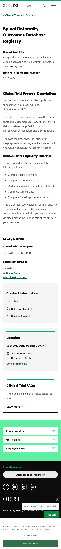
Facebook (6, 487)
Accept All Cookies (30, 543)
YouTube (15, 487)
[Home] (12, 500)
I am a (29, 5)
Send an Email (19, 316)
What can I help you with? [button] (40, 506)
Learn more (13, 406)
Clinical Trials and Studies (20, 15)
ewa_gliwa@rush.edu (15, 277)
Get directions (14, 363)
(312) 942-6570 (11, 272)
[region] (30, 533)
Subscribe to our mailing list (30, 474)
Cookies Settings (30, 535)
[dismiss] (57, 500)
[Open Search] (44, 5)
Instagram (24, 487)
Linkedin (33, 487)
